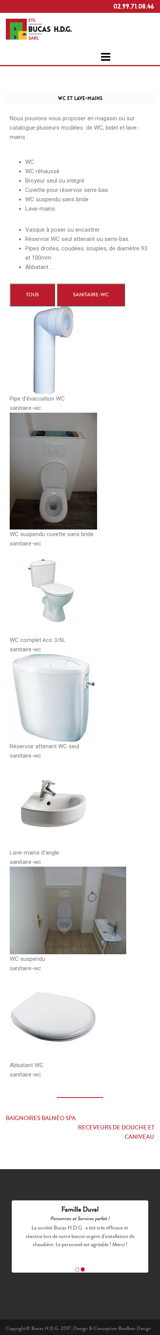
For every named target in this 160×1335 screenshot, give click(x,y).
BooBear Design (134, 1328)
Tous (32, 294)
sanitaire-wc (91, 294)
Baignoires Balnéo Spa (41, 1118)
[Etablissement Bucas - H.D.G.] (39, 28)
